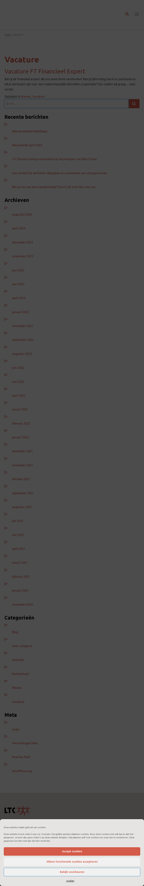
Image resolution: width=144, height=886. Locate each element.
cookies (70, 881)
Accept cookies (72, 851)
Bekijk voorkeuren (72, 871)
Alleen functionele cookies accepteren (72, 861)
